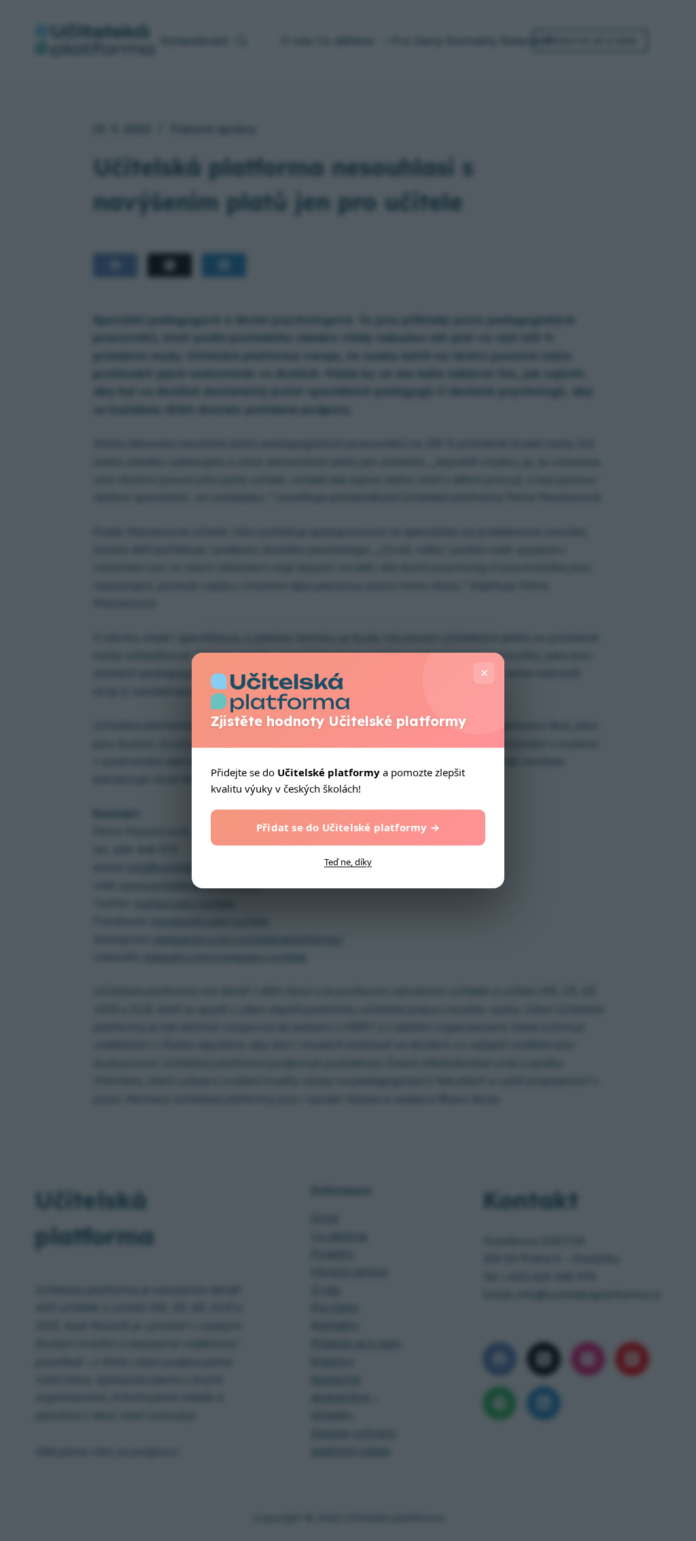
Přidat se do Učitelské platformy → (348, 827)
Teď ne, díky (348, 862)
